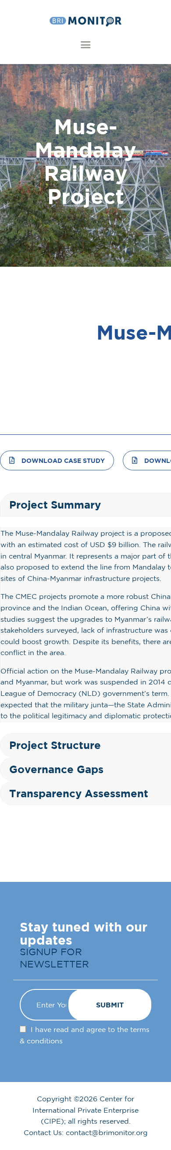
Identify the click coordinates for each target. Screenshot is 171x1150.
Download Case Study (63, 460)
